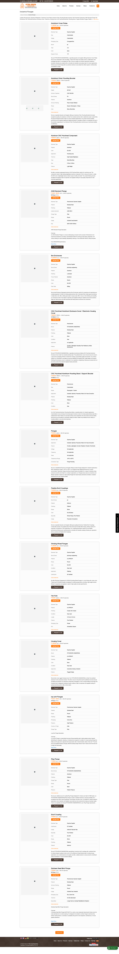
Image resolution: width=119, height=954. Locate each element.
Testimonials (76, 940)
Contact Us (92, 6)
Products (71, 6)
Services (78, 6)
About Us (64, 6)
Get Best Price (56, 28)
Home (58, 6)
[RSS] (97, 940)
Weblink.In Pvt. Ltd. (34, 945)
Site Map (93, 940)
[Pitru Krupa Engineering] (28, 6)
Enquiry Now (59, 932)
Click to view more (54, 112)
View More (96, 19)
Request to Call (58, 69)
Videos (85, 6)
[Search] (98, 6)
